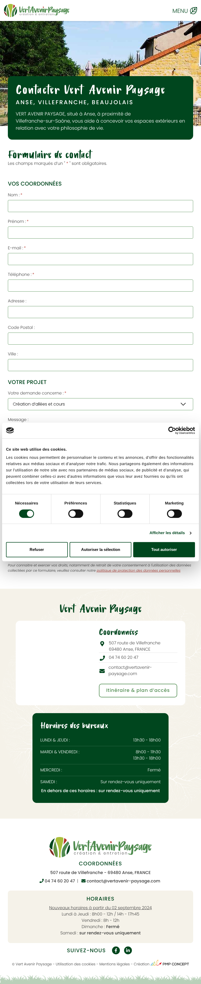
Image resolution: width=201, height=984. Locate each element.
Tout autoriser (164, 549)
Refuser (37, 549)
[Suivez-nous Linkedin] (128, 950)
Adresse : (17, 301)
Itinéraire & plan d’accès (138, 690)
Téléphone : (21, 274)
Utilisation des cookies (76, 964)
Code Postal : (21, 327)
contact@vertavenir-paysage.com (123, 881)
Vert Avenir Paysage (34, 964)
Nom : (15, 195)
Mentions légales (114, 964)
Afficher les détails (167, 533)
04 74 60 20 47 (59, 881)
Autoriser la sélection (100, 549)
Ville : (13, 354)
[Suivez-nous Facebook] (116, 950)
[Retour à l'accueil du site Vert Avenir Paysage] (36, 10)
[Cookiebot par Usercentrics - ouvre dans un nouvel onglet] (172, 430)
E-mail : (17, 248)
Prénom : (18, 221)
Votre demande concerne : (37, 393)
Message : (18, 420)
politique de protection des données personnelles (138, 570)
